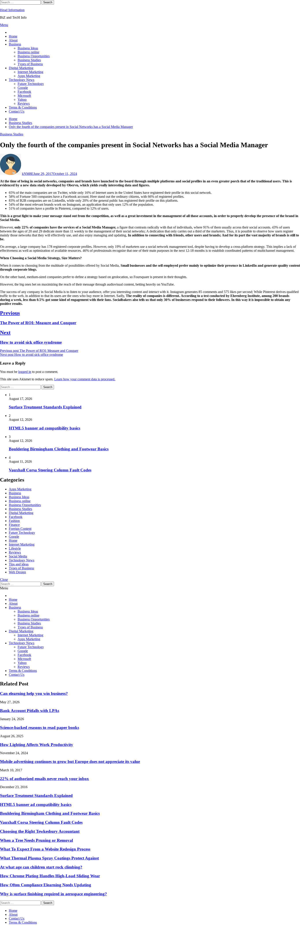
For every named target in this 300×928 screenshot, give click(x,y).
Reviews (24, 103)
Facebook (24, 92)
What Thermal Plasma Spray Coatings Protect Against (49, 858)
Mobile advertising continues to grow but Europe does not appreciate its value (70, 761)
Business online (28, 52)
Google (23, 88)
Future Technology (31, 84)
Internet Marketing (30, 72)
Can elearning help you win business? (34, 693)
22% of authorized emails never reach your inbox (44, 778)
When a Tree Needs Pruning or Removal (36, 840)
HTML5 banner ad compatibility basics (44, 428)
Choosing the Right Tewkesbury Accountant (40, 831)
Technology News (21, 80)
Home (13, 36)
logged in (24, 372)
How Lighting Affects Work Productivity (36, 744)
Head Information (12, 10)
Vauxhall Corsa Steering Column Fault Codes (50, 470)
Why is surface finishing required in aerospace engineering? (53, 894)
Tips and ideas (19, 564)
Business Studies (29, 60)
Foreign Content (20, 529)
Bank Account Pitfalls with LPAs (29, 710)
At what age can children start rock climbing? (41, 867)
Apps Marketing (29, 76)
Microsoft (24, 95)
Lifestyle (15, 548)
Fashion (14, 521)
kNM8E (27, 174)
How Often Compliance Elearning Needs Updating (45, 885)
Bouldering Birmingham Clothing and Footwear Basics (58, 449)
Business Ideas (28, 48)
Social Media (18, 556)
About (13, 40)
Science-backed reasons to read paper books (39, 727)
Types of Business (30, 64)
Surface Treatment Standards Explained (45, 407)
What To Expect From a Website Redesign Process (45, 849)
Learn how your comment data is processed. (84, 379)
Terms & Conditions (23, 107)
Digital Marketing (21, 68)
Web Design (17, 572)
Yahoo (22, 99)
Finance (14, 525)
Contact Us (16, 111)
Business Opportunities (34, 56)
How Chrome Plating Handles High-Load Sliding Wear (50, 876)
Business (15, 44)
